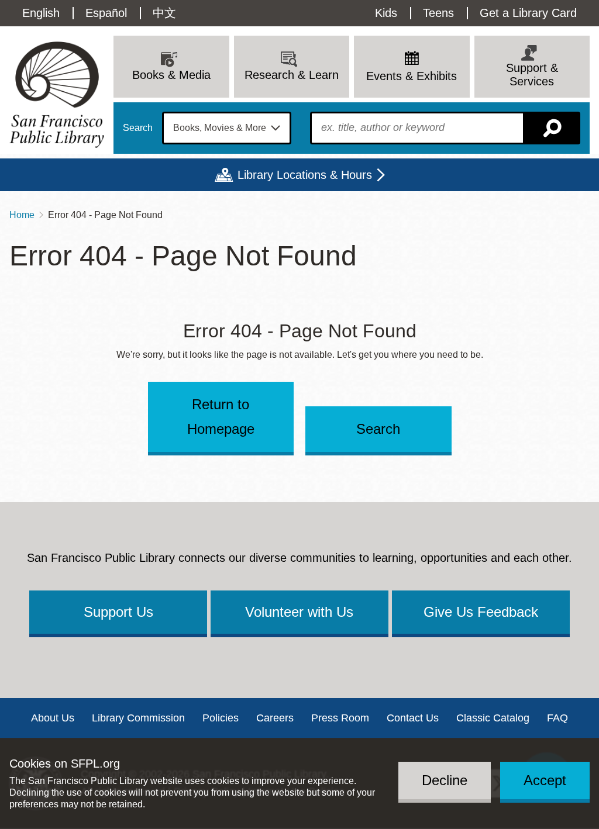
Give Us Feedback (481, 612)
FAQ (557, 718)
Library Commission (138, 718)
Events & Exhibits (411, 76)
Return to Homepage (220, 416)
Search (138, 128)
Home (22, 215)
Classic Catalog (492, 718)
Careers (275, 718)
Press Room (340, 718)
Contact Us (413, 718)
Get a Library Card (528, 12)
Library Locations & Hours (304, 174)
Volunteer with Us (299, 612)
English (41, 12)
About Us (52, 718)
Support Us (118, 612)
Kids (386, 12)
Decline (444, 780)
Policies (220, 718)
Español (106, 12)
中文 (164, 12)
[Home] (56, 94)
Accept (545, 780)
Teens (438, 12)
